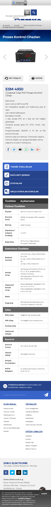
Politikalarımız (9, 415)
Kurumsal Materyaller (12, 428)
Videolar (29, 415)
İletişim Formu (31, 449)
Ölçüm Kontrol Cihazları (33, 25)
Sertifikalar (8, 425)
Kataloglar (29, 421)
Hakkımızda (8, 408)
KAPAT (44, 494)
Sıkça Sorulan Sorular (34, 425)
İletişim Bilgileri (31, 445)
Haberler (29, 436)
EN (25, 3)
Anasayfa (6, 25)
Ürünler (17, 25)
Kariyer (6, 431)
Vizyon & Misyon (10, 418)
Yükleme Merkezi (32, 412)
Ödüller (6, 421)
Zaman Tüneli (9, 412)
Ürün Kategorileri (32, 408)
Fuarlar (28, 439)
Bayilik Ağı (30, 442)
